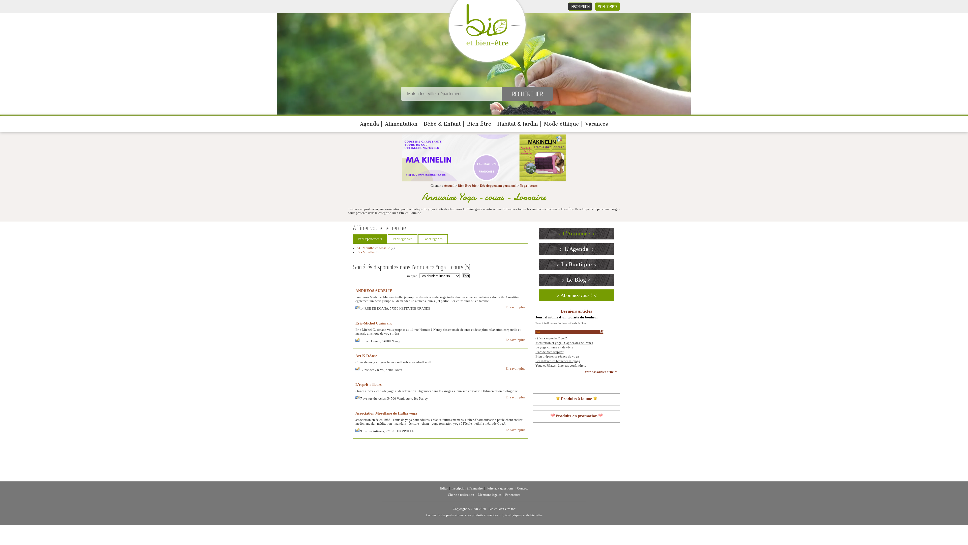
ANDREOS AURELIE (373, 290)
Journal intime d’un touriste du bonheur (566, 317)
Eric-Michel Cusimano (373, 323)
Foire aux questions (500, 488)
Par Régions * (402, 239)
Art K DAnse (366, 355)
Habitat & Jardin (517, 124)
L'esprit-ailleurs (368, 384)
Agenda (369, 124)
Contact (522, 488)
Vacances (596, 124)
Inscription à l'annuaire (467, 488)
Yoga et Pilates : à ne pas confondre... (560, 365)
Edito (444, 488)
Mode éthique (561, 124)
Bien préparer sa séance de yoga (557, 356)
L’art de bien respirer (549, 352)
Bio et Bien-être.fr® (502, 509)
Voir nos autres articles (601, 372)
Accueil (449, 185)
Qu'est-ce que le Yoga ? (551, 338)
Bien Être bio (467, 185)
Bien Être (479, 124)
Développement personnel (498, 185)
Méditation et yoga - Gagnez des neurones (564, 343)
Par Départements (370, 239)
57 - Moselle (365, 252)
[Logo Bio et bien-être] (487, 44)
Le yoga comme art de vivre (554, 347)
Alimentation (401, 124)
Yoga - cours (528, 185)
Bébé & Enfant (442, 124)
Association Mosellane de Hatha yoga (386, 413)
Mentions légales (489, 495)
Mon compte (607, 6)
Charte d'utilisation (461, 495)
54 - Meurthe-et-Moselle (373, 248)
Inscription (580, 6)
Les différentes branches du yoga (557, 361)
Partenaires (512, 495)
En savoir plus (515, 307)
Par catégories (433, 239)
